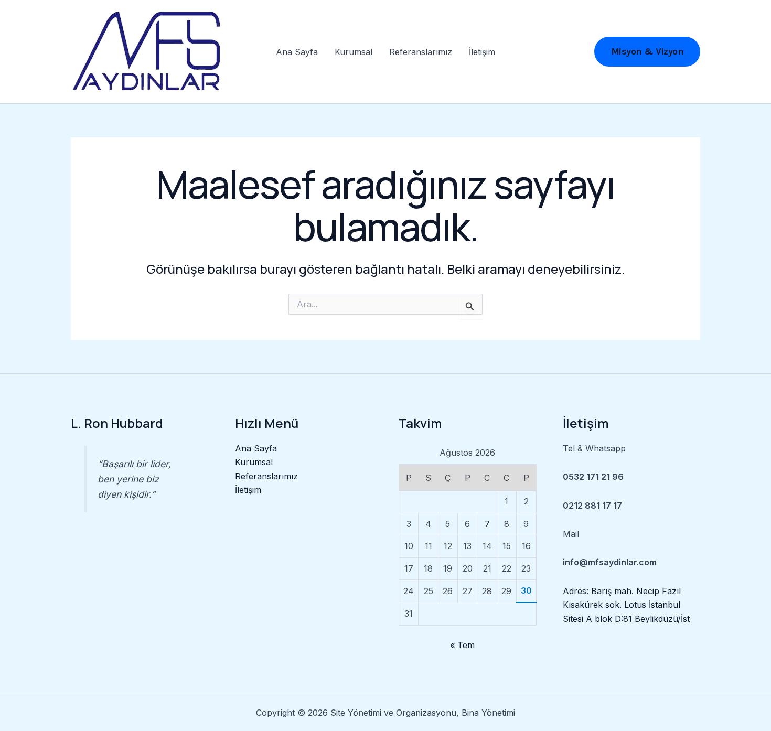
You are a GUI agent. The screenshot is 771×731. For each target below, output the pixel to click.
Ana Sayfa (297, 52)
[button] (647, 52)
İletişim (482, 52)
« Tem (462, 645)
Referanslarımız (420, 52)
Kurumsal (353, 52)
